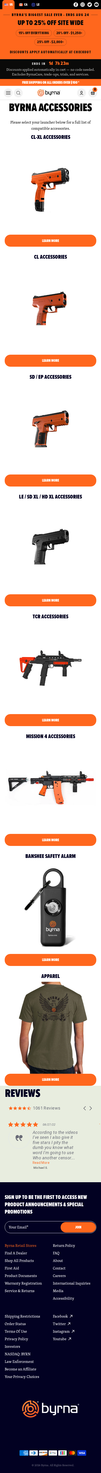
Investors (12, 1346)
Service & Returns (20, 1291)
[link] (18, 92)
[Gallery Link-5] (50, 668)
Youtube (60, 1339)
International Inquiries (71, 1283)
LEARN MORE (50, 240)
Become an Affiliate (20, 1369)
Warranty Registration (23, 1283)
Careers (59, 1275)
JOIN (78, 1227)
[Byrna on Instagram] (82, 4)
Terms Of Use (16, 1331)
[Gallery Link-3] (50, 428)
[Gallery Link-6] (50, 788)
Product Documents (21, 1275)
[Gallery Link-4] (50, 548)
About (58, 1260)
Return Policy (64, 1245)
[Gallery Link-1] (50, 188)
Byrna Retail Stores (20, 1245)
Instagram (61, 1331)
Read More (41, 1163)
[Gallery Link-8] (50, 1028)
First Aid (12, 1268)
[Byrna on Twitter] (89, 4)
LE (38, 4)
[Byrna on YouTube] (96, 4)
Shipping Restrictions (22, 1316)
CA (25, 4)
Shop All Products (19, 1260)
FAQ (56, 1253)
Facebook (61, 1316)
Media (58, 1291)
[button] (85, 1108)
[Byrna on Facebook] (76, 4)
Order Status (15, 1324)
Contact (59, 1268)
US (11, 4)
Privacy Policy (16, 1339)
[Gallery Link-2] (50, 308)
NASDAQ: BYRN (18, 1354)
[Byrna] (51, 1411)
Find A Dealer (16, 1253)
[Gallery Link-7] (50, 908)
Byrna (44, 1465)
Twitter (59, 1324)
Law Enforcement (19, 1361)
